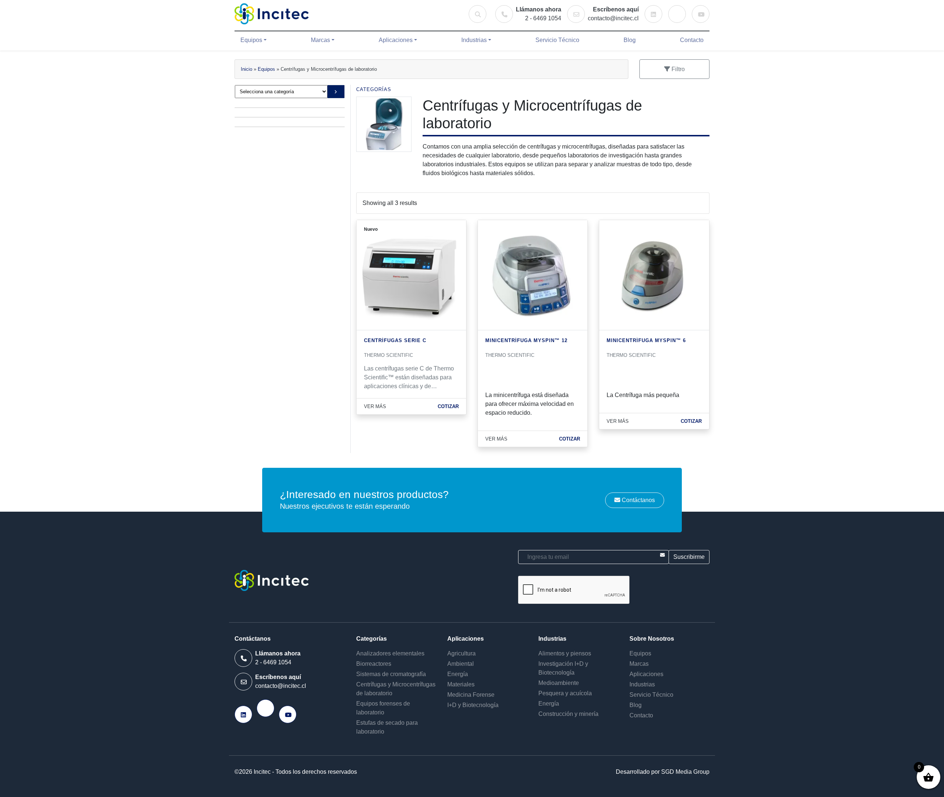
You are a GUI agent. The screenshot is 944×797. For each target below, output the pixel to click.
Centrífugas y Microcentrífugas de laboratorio (395, 688)
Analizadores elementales (390, 653)
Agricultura (461, 653)
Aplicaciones (396, 40)
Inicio (246, 69)
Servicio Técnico (557, 40)
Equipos (251, 40)
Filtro (677, 69)
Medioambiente (558, 683)
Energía (457, 674)
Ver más (375, 406)
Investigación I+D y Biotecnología (563, 668)
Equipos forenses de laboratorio (383, 708)
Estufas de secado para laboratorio (387, 727)
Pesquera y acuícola (565, 693)
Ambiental (460, 664)
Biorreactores (373, 664)
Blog (630, 40)
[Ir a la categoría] (335, 91)
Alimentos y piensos (564, 653)
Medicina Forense (470, 695)
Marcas (320, 40)
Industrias (474, 40)
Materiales (461, 684)
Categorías (373, 89)
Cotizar (448, 406)
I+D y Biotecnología (473, 705)
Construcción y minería (568, 714)
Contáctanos (637, 500)
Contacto (692, 40)
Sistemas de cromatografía (391, 674)
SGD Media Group (685, 772)
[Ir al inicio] (272, 13)
